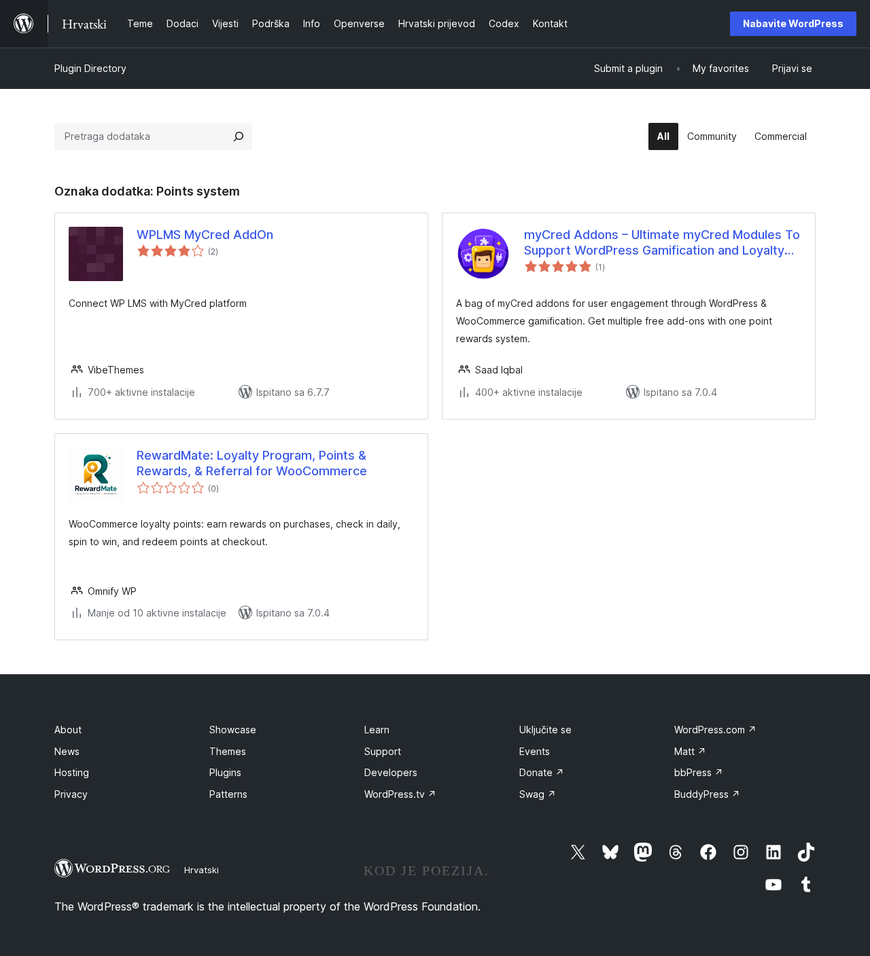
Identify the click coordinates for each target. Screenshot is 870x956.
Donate (541, 772)
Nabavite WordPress (793, 23)
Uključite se (545, 729)
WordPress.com (715, 729)
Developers (390, 772)
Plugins (225, 772)
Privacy (71, 794)
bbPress (698, 772)
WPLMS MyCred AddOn (205, 234)
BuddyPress (707, 794)
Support (382, 751)
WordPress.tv (400, 794)
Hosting (71, 772)
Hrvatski (201, 869)
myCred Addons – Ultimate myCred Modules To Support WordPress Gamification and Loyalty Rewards (662, 243)
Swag (537, 794)
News (67, 751)
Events (534, 751)
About (68, 729)
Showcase (232, 729)
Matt (690, 751)
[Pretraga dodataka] (238, 136)
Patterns (228, 794)
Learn (376, 729)
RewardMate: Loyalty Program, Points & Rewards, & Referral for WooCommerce (252, 463)
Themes (227, 751)
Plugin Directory (90, 68)
